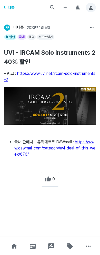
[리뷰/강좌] (51, 246)
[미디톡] (7, 28)
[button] (14, 246)
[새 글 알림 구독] (78, 7)
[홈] (14, 246)
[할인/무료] (69, 246)
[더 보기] (92, 28)
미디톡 (9, 7)
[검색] (52, 7)
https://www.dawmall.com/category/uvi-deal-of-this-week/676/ (54, 148)
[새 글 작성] (65, 7)
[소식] (32, 246)
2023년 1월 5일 (38, 28)
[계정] (91, 7)
